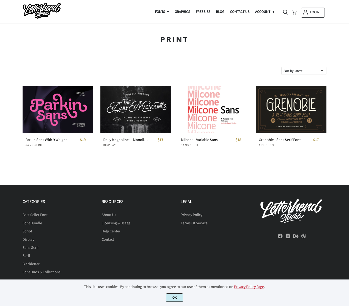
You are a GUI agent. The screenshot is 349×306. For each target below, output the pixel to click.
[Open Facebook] (280, 237)
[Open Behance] (296, 237)
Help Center (111, 231)
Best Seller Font (35, 214)
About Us (109, 214)
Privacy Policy (191, 214)
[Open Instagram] (288, 237)
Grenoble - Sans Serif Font (280, 139)
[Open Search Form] (285, 12)
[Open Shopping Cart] (294, 12)
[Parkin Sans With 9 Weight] (58, 109)
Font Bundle (32, 223)
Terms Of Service (194, 223)
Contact (108, 239)
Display (109, 145)
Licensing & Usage (116, 223)
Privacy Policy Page (249, 286)
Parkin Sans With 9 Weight (46, 139)
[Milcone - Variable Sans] (213, 109)
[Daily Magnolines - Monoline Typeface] (135, 109)
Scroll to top (344, 178)
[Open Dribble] (304, 237)
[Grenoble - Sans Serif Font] (291, 109)
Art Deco (266, 145)
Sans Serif (34, 145)
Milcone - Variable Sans (199, 139)
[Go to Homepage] (42, 18)
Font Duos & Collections (42, 271)
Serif (26, 255)
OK (174, 297)
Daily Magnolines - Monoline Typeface (126, 139)
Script (27, 231)
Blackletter (31, 263)
